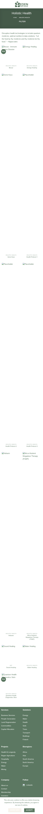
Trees (25, 729)
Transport (26, 732)
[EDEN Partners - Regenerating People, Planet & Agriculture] (21, 4)
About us (4, 785)
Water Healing (32, 668)
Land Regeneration (8, 722)
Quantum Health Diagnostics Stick (11, 697)
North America (28, 762)
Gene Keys (11, 257)
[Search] (40, 4)
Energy (25, 715)
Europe (25, 766)
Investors (4, 795)
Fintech (25, 739)
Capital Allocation (7, 729)
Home (15, 18)
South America (28, 759)
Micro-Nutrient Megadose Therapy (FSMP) (32, 637)
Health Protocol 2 (11, 446)
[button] (3, 4)
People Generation (8, 718)
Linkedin (29, 785)
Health (25, 722)
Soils (24, 725)
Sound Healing (11, 668)
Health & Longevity (8, 752)
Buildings (26, 736)
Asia (24, 755)
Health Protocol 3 (32, 446)
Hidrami (11, 636)
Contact (4, 788)
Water (25, 718)
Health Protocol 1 (32, 257)
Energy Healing (32, 68)
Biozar (11, 68)
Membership (6, 792)
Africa (25, 752)
